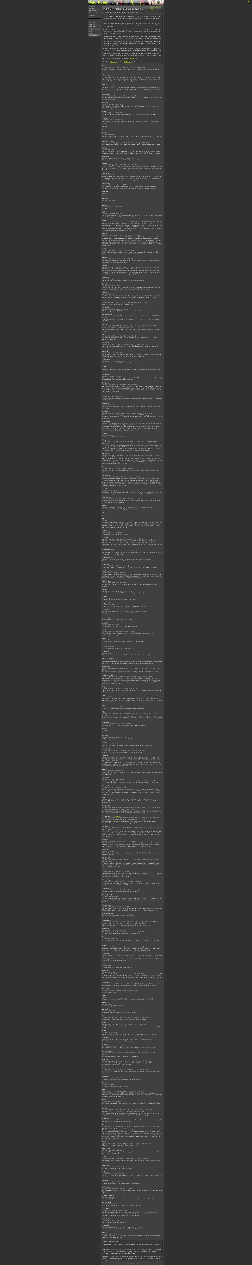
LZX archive (113, 62)
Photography (92, 10)
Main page (92, 6)
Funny (90, 31)
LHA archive (128, 62)
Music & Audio (93, 13)
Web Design (92, 22)
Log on (249, 1)
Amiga (90, 29)
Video (90, 17)
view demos (117, 816)
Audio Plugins (93, 15)
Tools (90, 20)
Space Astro (92, 26)
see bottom (133, 58)
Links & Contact (93, 35)
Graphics (91, 8)
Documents (92, 24)
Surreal (91, 33)
